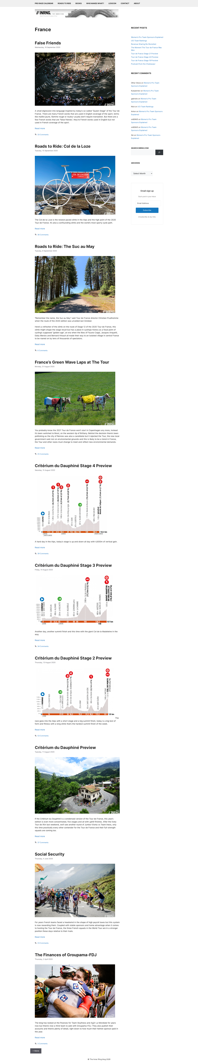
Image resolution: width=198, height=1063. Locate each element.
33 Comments (43, 135)
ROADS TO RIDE (64, 3)
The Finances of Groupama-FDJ (66, 954)
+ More (36, 1051)
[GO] (159, 152)
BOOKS (79, 3)
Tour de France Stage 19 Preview (144, 60)
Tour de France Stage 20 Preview (144, 57)
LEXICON (112, 3)
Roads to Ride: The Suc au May (65, 246)
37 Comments (42, 842)
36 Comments (43, 235)
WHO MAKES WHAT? (95, 3)
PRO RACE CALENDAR (44, 3)
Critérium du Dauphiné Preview (65, 747)
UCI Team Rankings (139, 41)
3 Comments (42, 1044)
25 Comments (43, 454)
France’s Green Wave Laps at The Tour (72, 362)
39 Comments (43, 553)
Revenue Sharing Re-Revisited (143, 44)
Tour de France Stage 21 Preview (144, 54)
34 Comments (43, 646)
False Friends (48, 42)
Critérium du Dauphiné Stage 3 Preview (73, 565)
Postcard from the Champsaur (143, 64)
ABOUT (137, 3)
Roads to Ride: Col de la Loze (63, 146)
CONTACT (125, 3)
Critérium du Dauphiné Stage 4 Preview (73, 465)
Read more (40, 128)
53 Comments (43, 736)
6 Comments (42, 350)
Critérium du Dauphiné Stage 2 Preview (73, 658)
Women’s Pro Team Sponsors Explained (147, 37)
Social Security (50, 854)
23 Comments (43, 943)
